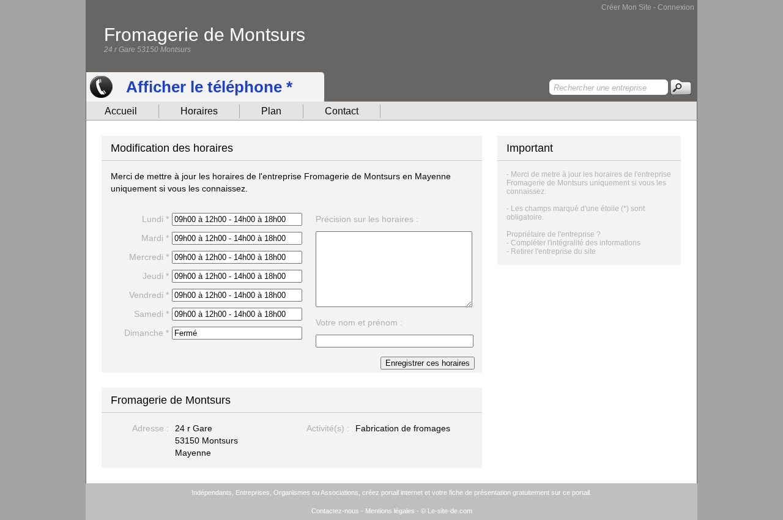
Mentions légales (390, 510)
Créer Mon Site (626, 7)
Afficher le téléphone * (209, 87)
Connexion (676, 7)
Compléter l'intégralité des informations (575, 243)
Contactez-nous (335, 510)
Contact (341, 111)
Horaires (199, 111)
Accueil (121, 111)
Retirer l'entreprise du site (553, 251)
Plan (271, 111)
